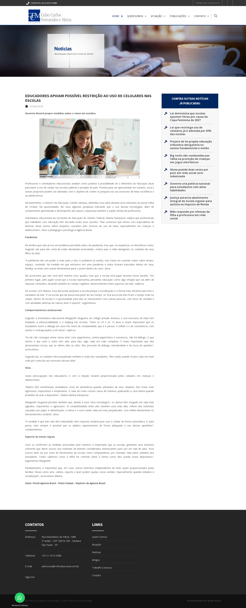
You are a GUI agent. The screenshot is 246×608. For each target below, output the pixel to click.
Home (115, 16)
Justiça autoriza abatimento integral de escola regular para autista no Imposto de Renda (191, 201)
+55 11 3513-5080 (51, 555)
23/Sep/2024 (36, 106)
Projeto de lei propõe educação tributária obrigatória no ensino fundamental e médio (191, 145)
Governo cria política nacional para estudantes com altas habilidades (190, 187)
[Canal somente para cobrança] (20, 598)
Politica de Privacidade (79, 600)
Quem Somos (135, 16)
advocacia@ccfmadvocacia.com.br (60, 566)
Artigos (96, 560)
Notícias (96, 552)
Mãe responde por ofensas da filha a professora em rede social (190, 215)
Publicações (178, 16)
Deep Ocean (214, 600)
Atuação (156, 16)
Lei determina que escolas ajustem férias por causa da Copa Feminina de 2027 (189, 117)
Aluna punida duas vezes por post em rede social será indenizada (189, 173)
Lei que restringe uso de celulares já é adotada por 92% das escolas (190, 131)
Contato (200, 16)
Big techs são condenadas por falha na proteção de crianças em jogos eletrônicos (190, 159)
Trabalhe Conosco (208, 3)
